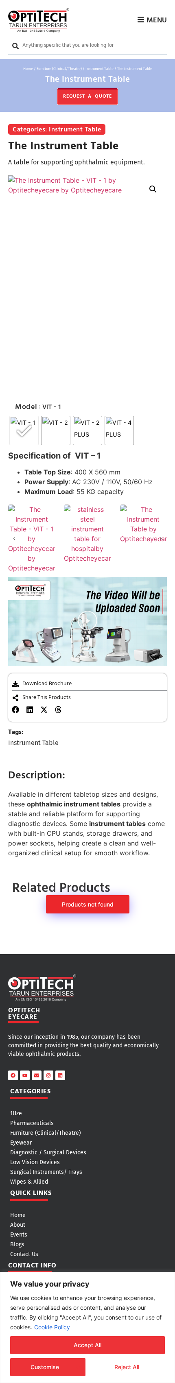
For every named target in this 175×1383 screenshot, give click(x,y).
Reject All (126, 1366)
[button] (153, 189)
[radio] (24, 430)
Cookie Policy (52, 1327)
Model (26, 407)
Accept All (87, 1344)
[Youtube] (25, 1075)
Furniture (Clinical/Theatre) (59, 69)
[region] (87, 1327)
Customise (45, 1366)
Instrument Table (99, 69)
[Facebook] (13, 1075)
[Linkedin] (60, 1075)
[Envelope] (37, 1075)
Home (28, 69)
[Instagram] (48, 1075)
